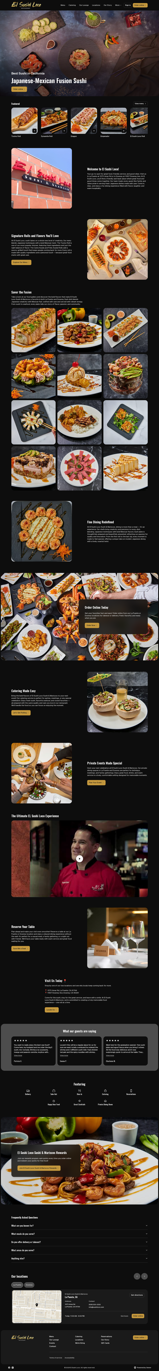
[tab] (17, 1285)
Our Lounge (84, 5)
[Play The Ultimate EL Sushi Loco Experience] (79, 858)
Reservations (106, 1336)
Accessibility (69, 1358)
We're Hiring (80, 1343)
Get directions (137, 1295)
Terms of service (55, 1358)
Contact (52, 1346)
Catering (72, 5)
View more (18, 1055)
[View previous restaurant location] (137, 1276)
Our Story (108, 5)
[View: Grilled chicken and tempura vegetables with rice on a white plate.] (79, 422)
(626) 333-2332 (95, 1305)
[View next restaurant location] (144, 1276)
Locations (96, 5)
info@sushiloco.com (96, 1307)
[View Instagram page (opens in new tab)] (12, 1367)
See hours (124, 1316)
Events (52, 1343)
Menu (63, 5)
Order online (138, 1316)
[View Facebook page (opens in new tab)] (9, 1367)
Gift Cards (105, 1343)
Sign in (128, 5)
